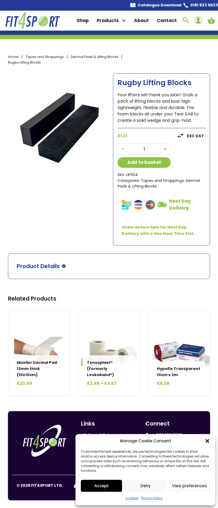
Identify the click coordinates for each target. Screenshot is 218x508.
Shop (83, 20)
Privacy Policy (152, 498)
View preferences (189, 486)
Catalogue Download (159, 5)
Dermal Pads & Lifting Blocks (94, 57)
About (141, 20)
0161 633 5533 (204, 5)
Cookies (132, 498)
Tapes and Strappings (45, 57)
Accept (101, 486)
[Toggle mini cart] (211, 20)
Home (13, 57)
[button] (207, 441)
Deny (145, 486)
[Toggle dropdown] (123, 20)
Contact (167, 20)
